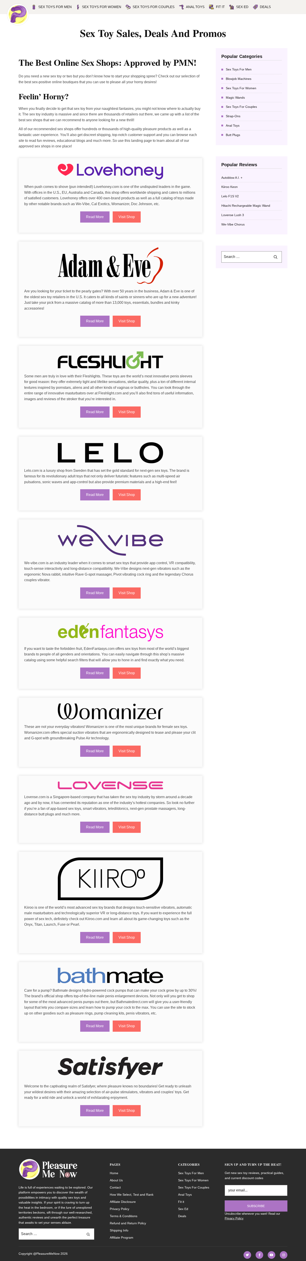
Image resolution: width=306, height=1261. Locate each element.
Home (114, 1173)
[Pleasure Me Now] (18, 14)
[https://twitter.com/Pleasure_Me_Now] (247, 1255)
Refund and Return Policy (128, 1223)
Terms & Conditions (123, 1216)
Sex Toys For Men (55, 7)
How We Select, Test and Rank (131, 1194)
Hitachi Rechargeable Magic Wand (245, 205)
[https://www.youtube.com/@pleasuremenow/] (271, 1255)
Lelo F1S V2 (230, 196)
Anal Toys (232, 125)
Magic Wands (235, 97)
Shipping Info (119, 1230)
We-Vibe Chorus (233, 224)
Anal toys (195, 7)
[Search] (275, 257)
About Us (116, 1180)
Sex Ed (242, 7)
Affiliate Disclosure (123, 1202)
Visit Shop (127, 217)
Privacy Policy (119, 1209)
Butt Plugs (233, 135)
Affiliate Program (121, 1237)
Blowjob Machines (238, 79)
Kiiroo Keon (229, 187)
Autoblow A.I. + (231, 177)
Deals (265, 7)
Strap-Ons (233, 116)
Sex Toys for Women (101, 7)
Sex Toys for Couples (154, 7)
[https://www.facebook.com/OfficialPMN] (259, 1255)
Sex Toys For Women (241, 88)
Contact (115, 1187)
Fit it (220, 7)
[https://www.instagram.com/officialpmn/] (283, 1255)
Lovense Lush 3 (232, 215)
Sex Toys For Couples (241, 106)
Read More (95, 217)
